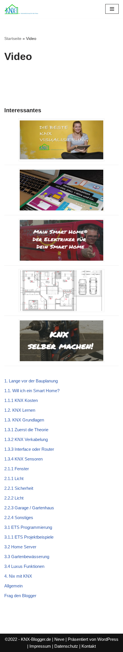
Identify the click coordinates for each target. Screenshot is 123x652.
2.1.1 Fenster (16, 468)
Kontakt (89, 646)
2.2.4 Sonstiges (18, 517)
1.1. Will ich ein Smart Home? (31, 390)
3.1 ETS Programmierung (28, 527)
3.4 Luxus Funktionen (24, 566)
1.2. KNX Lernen (19, 410)
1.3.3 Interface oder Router (29, 449)
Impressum (40, 646)
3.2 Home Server (20, 546)
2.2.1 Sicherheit (18, 488)
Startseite (12, 38)
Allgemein (13, 585)
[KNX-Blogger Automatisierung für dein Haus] (21, 9)
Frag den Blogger (20, 595)
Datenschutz (66, 646)
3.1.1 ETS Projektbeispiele (28, 537)
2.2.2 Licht (13, 498)
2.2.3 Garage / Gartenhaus (29, 507)
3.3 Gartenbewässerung (26, 556)
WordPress (107, 639)
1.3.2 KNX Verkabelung (26, 439)
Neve (59, 639)
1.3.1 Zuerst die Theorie (26, 429)
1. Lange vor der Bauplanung (31, 380)
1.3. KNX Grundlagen (24, 419)
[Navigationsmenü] (112, 9)
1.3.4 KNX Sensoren (23, 458)
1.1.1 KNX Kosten (21, 400)
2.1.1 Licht (13, 478)
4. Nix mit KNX (18, 576)
